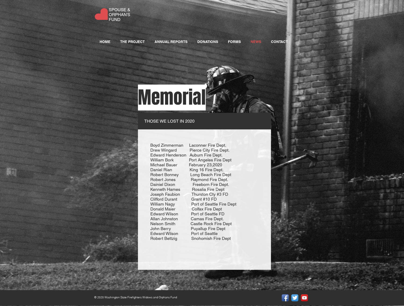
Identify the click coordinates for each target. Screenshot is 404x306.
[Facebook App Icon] (285, 297)
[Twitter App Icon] (294, 297)
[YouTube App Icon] (304, 297)
